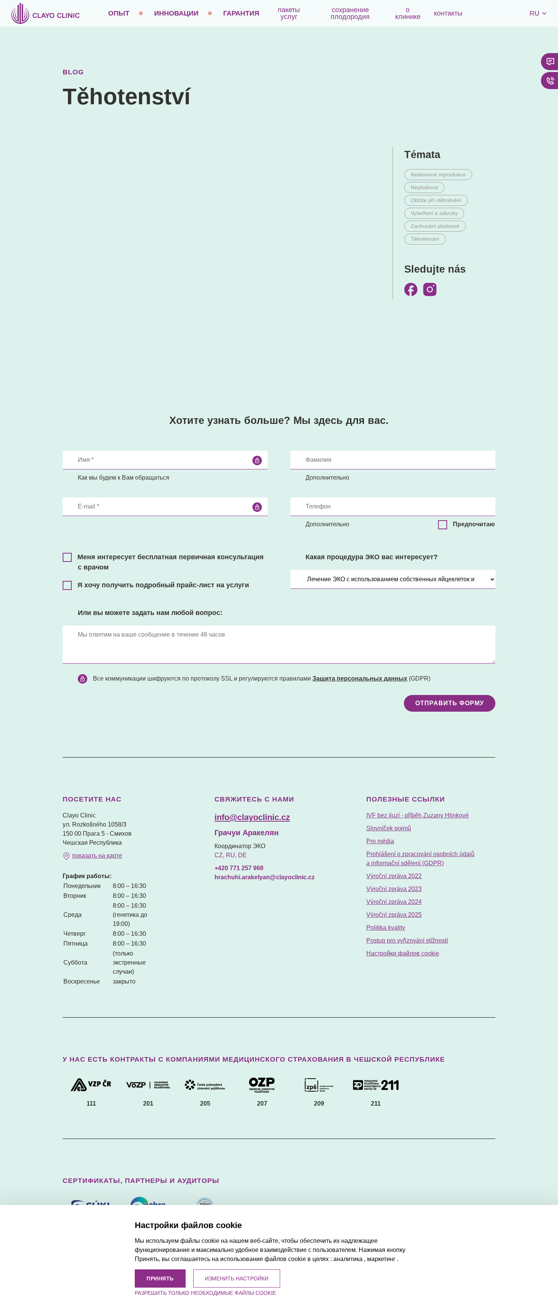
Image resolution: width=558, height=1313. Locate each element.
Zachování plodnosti (435, 226)
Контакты (448, 13)
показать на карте (97, 855)
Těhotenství (425, 239)
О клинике (408, 13)
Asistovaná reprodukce (438, 174)
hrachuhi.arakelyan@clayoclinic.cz (264, 877)
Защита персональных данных (359, 678)
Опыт (118, 13)
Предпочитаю (474, 524)
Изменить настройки (236, 1278)
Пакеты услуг (289, 13)
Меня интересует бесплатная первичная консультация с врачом (170, 562)
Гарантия (241, 13)
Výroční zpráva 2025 (394, 914)
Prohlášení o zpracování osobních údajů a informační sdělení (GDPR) (420, 858)
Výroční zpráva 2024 (394, 902)
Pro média (380, 841)
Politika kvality (385, 927)
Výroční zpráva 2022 (394, 876)
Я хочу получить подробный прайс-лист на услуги (163, 585)
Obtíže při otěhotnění (436, 200)
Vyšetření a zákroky (434, 213)
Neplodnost (424, 187)
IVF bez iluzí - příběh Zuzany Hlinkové (417, 815)
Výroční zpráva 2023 (394, 889)
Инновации (176, 13)
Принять (160, 1278)
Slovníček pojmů (388, 828)
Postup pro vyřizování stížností (407, 940)
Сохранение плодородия (350, 13)
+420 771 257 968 (238, 868)
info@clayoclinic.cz (252, 817)
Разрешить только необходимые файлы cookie (205, 1293)
